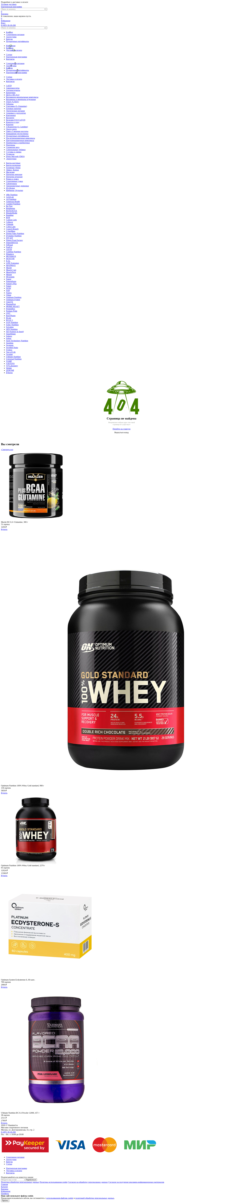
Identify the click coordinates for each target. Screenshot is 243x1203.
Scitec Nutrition (12, 325)
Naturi (8, 286)
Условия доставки (8, 4)
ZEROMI (10, 370)
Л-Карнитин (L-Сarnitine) (17, 127)
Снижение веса (12, 147)
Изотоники (11, 115)
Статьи (9, 54)
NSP (8, 290)
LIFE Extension (12, 263)
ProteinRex (10, 309)
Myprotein (10, 277)
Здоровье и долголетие (16, 113)
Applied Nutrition (13, 204)
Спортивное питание (15, 34)
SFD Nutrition (12, 329)
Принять (5, 1201)
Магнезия (10, 172)
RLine (8, 318)
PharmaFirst (11, 304)
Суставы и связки (13, 152)
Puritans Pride (11, 311)
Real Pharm (10, 316)
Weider (9, 368)
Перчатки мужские (14, 177)
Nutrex (9, 293)
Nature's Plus (11, 284)
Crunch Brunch (12, 229)
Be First (9, 206)
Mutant (9, 274)
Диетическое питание (15, 111)
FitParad (9, 245)
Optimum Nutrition (13, 297)
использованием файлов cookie (59, 1198)
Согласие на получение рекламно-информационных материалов (136, 1182)
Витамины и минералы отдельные (21, 99)
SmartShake (11, 334)
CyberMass (10, 231)
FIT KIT (9, 238)
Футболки (10, 188)
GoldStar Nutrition (13, 252)
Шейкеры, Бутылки (14, 190)
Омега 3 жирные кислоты (17, 131)
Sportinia (9, 343)
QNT (8, 313)
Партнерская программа (11, 7)
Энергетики (11, 159)
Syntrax (9, 350)
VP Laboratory (12, 366)
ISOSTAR (10, 259)
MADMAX (11, 265)
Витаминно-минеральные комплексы (22, 97)
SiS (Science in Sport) (15, 331)
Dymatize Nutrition (14, 236)
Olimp (8, 295)
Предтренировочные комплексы (20, 140)
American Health (13, 201)
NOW (8, 288)
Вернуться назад (121, 432)
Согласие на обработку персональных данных (88, 1182)
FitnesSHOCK (12, 243)
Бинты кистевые (13, 163)
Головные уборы (13, 168)
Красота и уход (12, 122)
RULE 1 (9, 320)
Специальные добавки (16, 150)
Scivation (10, 327)
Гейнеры (10, 104)
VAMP (9, 361)
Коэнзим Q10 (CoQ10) (15, 120)
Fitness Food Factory (14, 240)
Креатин (9, 124)
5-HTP (9, 86)
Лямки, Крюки (12, 170)
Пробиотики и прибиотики (18, 143)
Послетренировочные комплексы (20, 138)
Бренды (9, 39)
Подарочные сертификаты (17, 41)
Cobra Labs (10, 227)
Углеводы (10, 154)
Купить (4, 529)
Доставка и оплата (14, 50)
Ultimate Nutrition (13, 357)
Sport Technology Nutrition (17, 341)
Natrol (8, 279)
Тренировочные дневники (17, 186)
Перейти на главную (121, 429)
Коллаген (10, 118)
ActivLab (10, 197)
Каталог (9, 32)
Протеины (10, 145)
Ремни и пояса (12, 179)
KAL (8, 261)
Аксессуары (11, 37)
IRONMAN (11, 256)
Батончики (10, 92)
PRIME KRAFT (13, 306)
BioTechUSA (11, 211)
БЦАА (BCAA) (12, 95)
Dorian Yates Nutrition (15, 233)
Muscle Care (11, 270)
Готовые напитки (13, 108)
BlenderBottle (11, 213)
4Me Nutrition (11, 195)
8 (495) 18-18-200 (8, 25)
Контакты (10, 59)
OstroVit (9, 302)
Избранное (10, 46)
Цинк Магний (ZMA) (15, 156)
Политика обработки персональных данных (20, 1182)
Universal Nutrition (14, 359)
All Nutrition (11, 199)
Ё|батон (9, 373)
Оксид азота (11, 129)
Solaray (9, 336)
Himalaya (10, 254)
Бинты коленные (13, 165)
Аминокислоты (12, 88)
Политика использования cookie (53, 1182)
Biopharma (10, 208)
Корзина (9, 48)
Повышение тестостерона (17, 134)
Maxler (9, 268)
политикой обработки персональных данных (94, 1198)
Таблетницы (11, 183)
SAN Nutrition (12, 322)
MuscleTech (11, 272)
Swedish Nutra (12, 347)
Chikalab (9, 224)
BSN (8, 217)
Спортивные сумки (14, 181)
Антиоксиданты (13, 90)
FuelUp (9, 247)
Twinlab (9, 354)
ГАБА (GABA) (12, 102)
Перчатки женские (14, 174)
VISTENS (10, 363)
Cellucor (9, 222)
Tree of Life (11, 352)
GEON (9, 249)
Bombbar (10, 215)
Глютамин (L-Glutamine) (16, 106)
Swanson (9, 345)
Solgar (8, 338)
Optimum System (13, 300)
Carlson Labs (11, 220)
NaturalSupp (11, 281)
